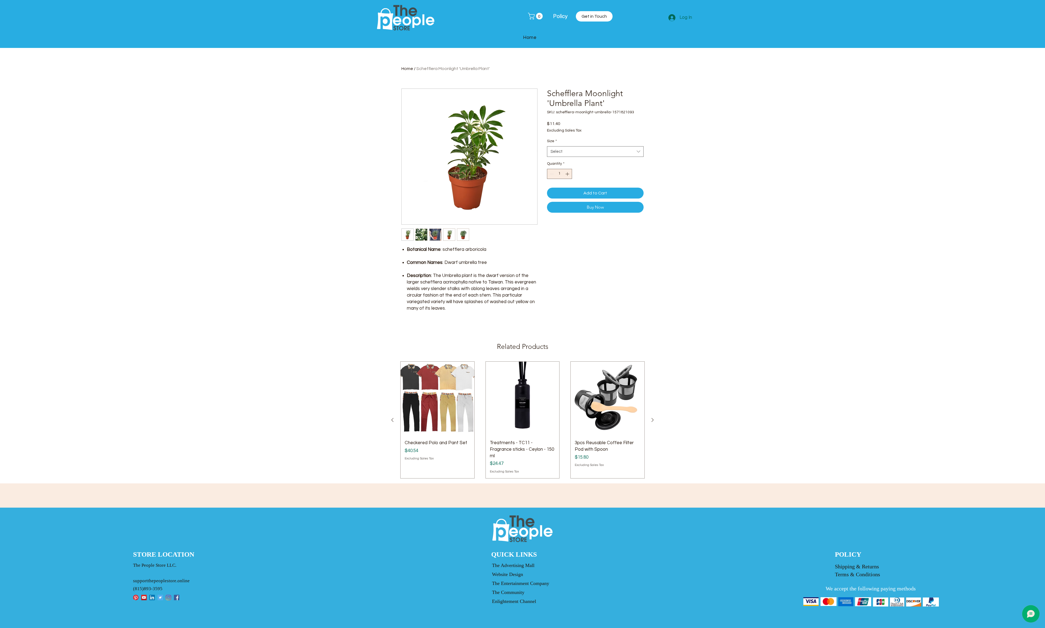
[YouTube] (144, 597)
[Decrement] (551, 174)
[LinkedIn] (152, 597)
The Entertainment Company (520, 583)
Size (552, 141)
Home (407, 68)
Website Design (507, 574)
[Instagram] (168, 597)
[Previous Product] (392, 420)
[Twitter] (160, 597)
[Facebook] (176, 597)
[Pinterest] (136, 597)
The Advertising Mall (513, 565)
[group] (522, 419)
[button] (536, 16)
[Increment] (567, 174)
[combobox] (595, 151)
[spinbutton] (559, 174)
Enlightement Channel (514, 601)
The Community (508, 592)
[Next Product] (652, 420)
